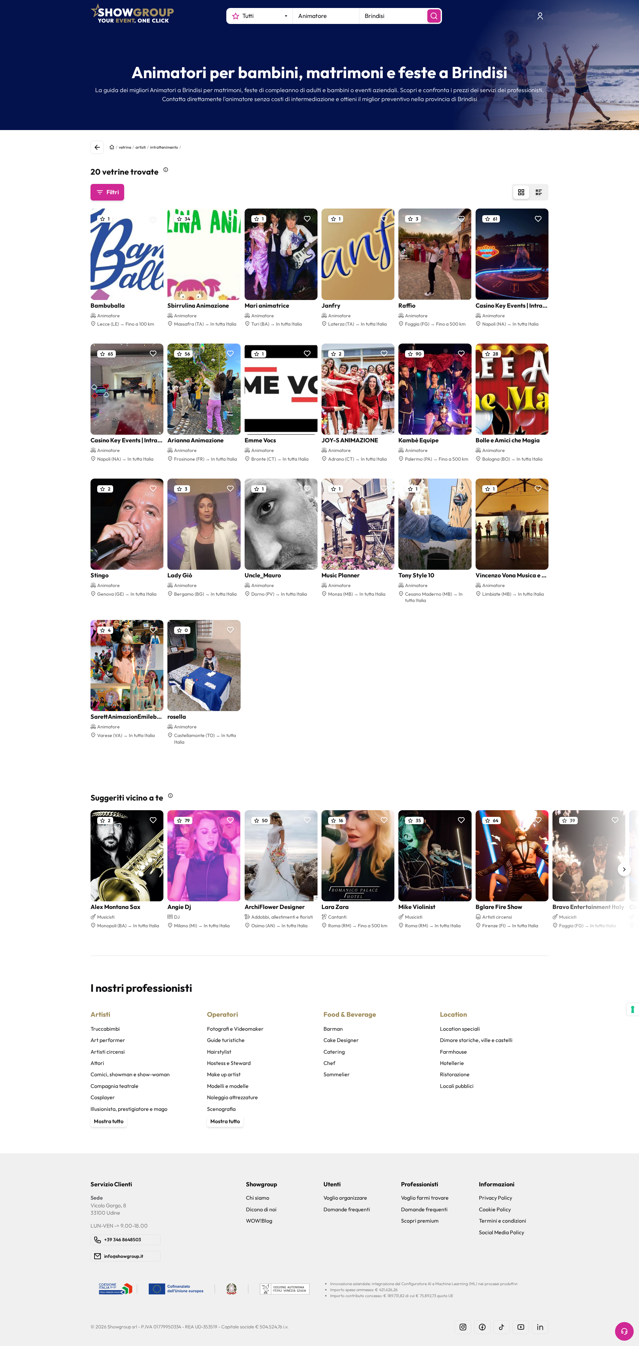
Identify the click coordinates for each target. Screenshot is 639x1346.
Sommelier (336, 1074)
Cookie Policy (495, 1209)
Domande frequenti (346, 1209)
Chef (329, 1063)
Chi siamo (257, 1197)
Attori (97, 1063)
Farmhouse (453, 1051)
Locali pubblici (457, 1086)
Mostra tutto (108, 1121)
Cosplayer (103, 1097)
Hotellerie (452, 1063)
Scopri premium (420, 1220)
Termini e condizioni (502, 1220)
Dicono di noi (261, 1209)
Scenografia (221, 1109)
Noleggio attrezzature (232, 1097)
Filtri (112, 192)
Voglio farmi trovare (425, 1197)
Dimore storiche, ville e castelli (476, 1040)
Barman (333, 1028)
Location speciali (460, 1028)
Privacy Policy (495, 1197)
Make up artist (224, 1074)
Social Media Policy (501, 1232)
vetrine (125, 147)
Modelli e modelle (228, 1086)
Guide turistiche (226, 1040)
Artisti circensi (108, 1051)
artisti (140, 147)
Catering (334, 1051)
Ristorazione (455, 1074)
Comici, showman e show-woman (130, 1074)
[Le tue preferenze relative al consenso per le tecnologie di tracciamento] (632, 1009)
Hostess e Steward (229, 1063)
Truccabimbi (105, 1028)
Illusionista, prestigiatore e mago (129, 1109)
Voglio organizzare (345, 1197)
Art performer (108, 1040)
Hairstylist (219, 1051)
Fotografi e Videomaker (235, 1028)
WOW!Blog (259, 1220)
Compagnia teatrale (114, 1086)
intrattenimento (164, 147)
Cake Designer (341, 1040)
